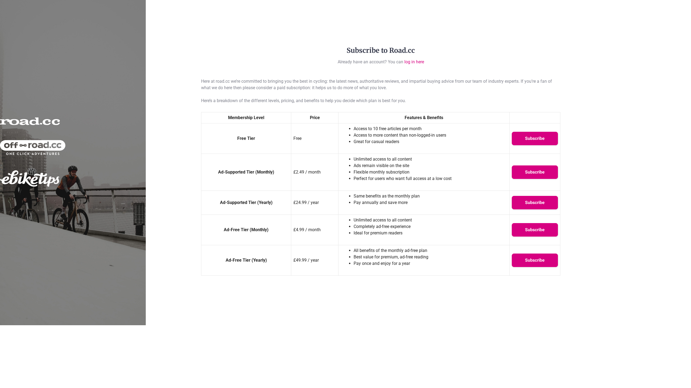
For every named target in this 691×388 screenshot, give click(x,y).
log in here (414, 61)
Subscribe (534, 138)
